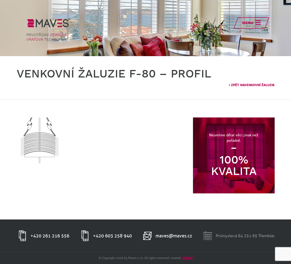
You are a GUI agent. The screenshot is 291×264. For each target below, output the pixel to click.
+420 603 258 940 (112, 236)
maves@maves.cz (174, 236)
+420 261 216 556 (49, 236)
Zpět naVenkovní (251, 85)
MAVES (48, 22)
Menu (247, 23)
